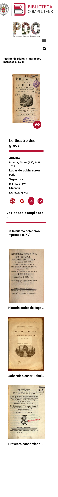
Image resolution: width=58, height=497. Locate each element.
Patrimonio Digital (14, 58)
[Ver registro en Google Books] (22, 201)
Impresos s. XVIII (13, 62)
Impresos (34, 58)
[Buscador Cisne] (12, 201)
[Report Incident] (40, 201)
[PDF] (31, 201)
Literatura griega (19, 192)
